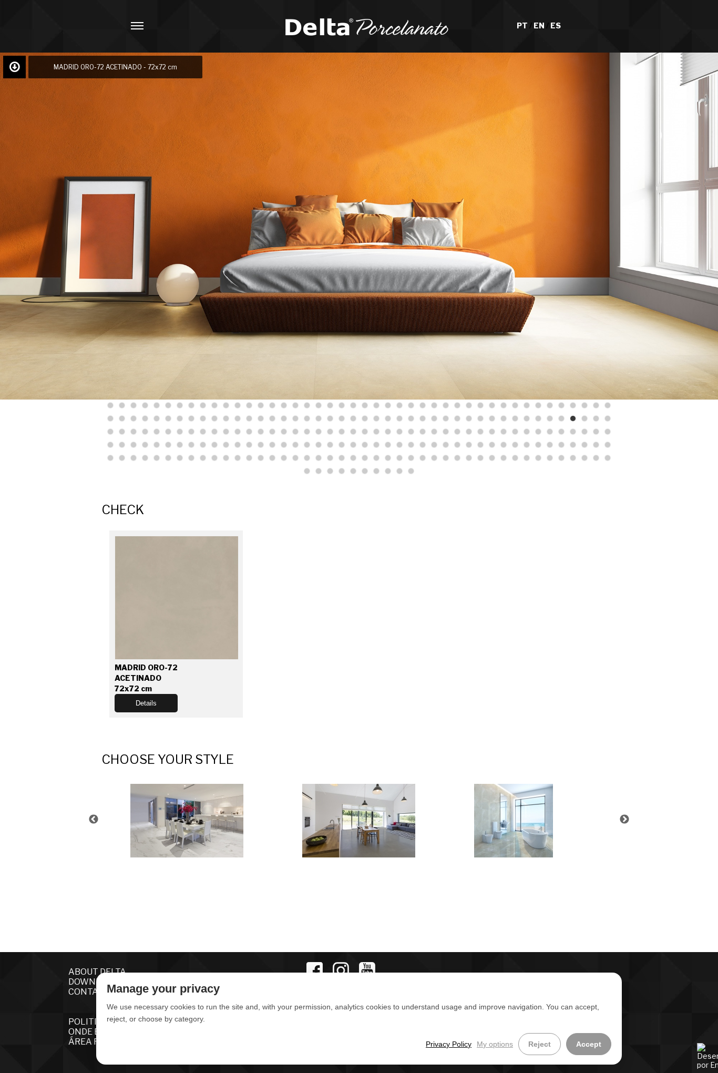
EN (540, 25)
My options (495, 1044)
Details (146, 703)
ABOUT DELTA (97, 972)
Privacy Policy (448, 1044)
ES (555, 25)
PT (523, 25)
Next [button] (624, 819)
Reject (539, 1044)
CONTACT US (95, 992)
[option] (187, 819)
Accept (588, 1044)
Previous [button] (93, 819)
